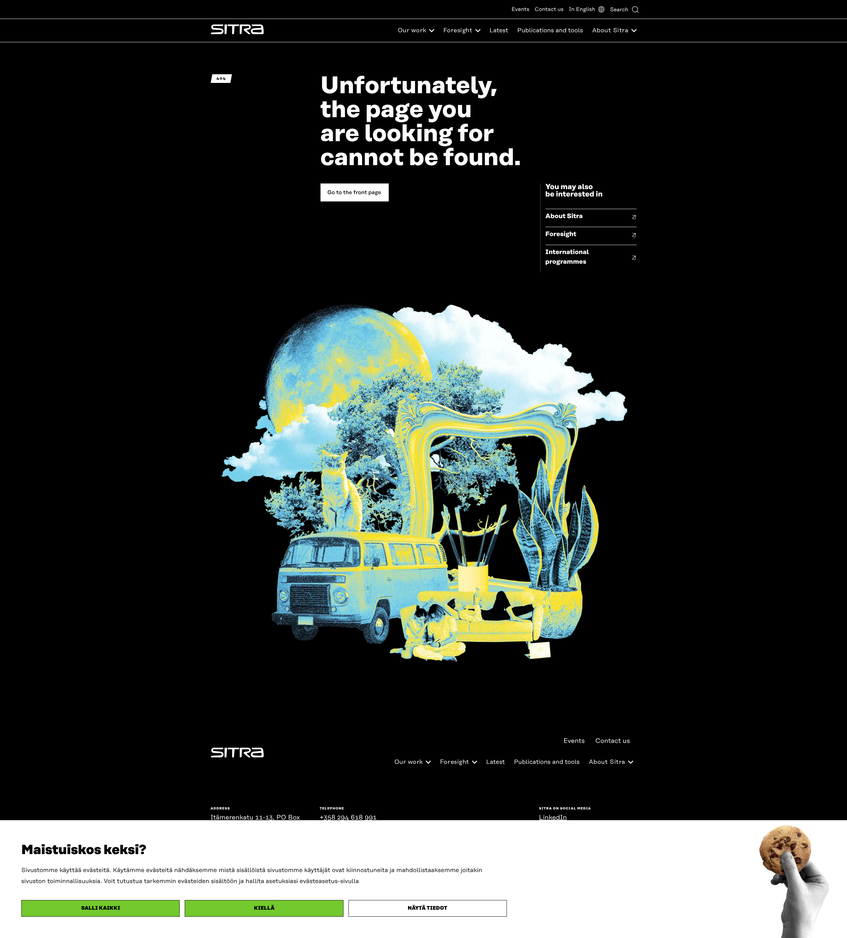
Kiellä (264, 908)
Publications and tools (550, 30)
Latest (499, 30)
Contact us (549, 9)
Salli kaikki (100, 908)
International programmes (567, 257)
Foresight (560, 234)
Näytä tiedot (427, 908)
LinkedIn (553, 817)
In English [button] (582, 9)
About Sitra (564, 216)
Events (520, 9)
